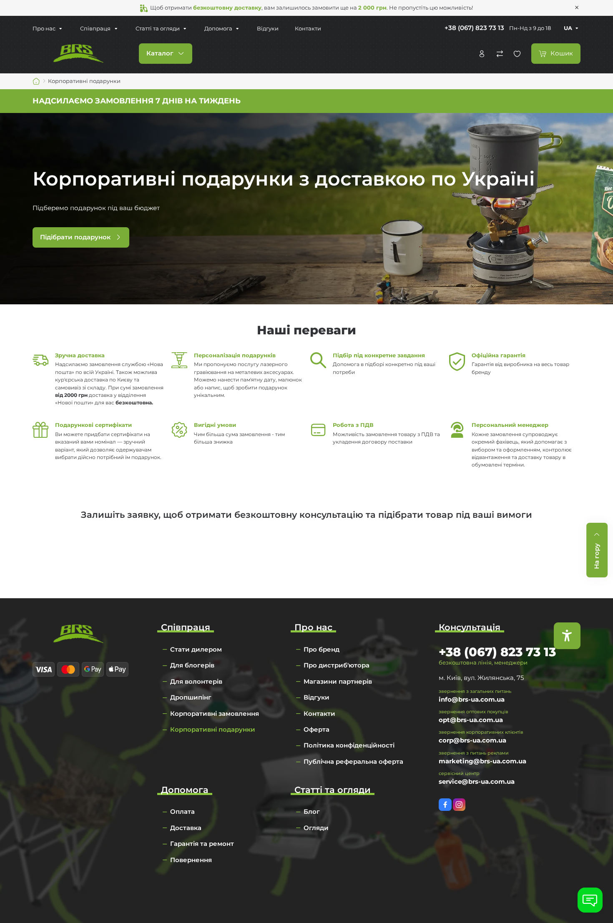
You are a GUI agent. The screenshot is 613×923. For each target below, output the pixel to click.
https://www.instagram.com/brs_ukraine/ (459, 804)
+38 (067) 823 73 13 (474, 28)
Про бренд (321, 649)
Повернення (191, 860)
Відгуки (268, 28)
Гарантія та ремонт (202, 844)
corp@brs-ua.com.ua (472, 740)
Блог (312, 811)
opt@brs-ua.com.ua (471, 720)
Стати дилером (196, 649)
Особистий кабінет (481, 54)
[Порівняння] (499, 54)
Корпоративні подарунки (212, 729)
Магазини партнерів (338, 681)
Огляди (316, 828)
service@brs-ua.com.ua (477, 781)
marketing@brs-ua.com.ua (482, 761)
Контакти (308, 28)
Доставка (185, 828)
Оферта (316, 729)
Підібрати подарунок (75, 237)
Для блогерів (192, 665)
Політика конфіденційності (349, 745)
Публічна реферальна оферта (353, 761)
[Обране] (517, 54)
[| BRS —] (78, 53)
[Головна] (36, 81)
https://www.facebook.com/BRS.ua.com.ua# (445, 804)
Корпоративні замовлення (214, 713)
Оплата (182, 811)
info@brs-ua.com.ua (472, 699)
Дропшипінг (190, 697)
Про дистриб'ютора (336, 665)
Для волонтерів (196, 681)
